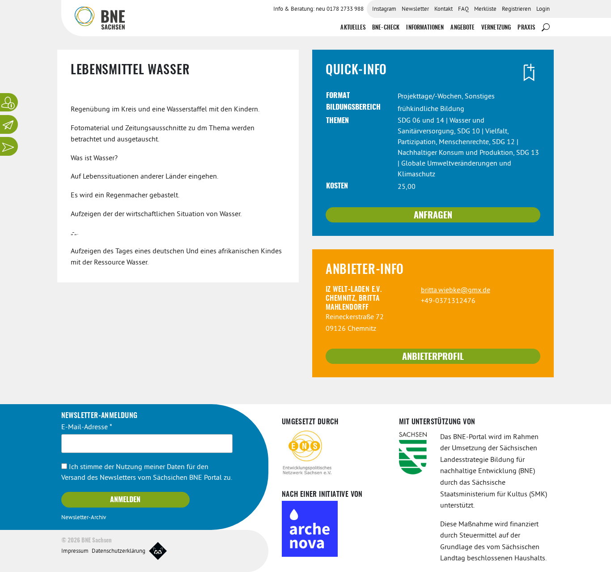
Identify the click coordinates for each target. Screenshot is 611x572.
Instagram (384, 9)
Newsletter (415, 9)
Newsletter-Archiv (83, 517)
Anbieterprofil (433, 357)
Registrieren (516, 9)
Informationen (425, 28)
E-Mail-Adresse (86, 427)
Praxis (526, 28)
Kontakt (443, 9)
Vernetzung (496, 28)
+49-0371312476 (448, 301)
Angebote (462, 28)
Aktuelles (352, 28)
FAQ (463, 9)
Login (543, 9)
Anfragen (433, 215)
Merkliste (485, 9)
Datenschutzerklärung (118, 551)
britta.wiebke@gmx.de (455, 290)
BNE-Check (385, 28)
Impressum (75, 551)
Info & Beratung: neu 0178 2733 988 (318, 9)
